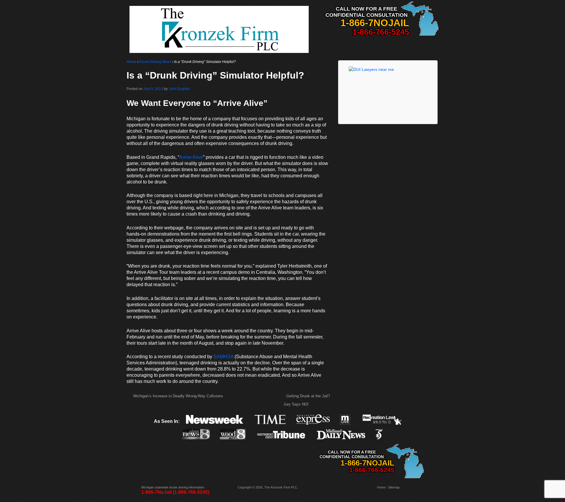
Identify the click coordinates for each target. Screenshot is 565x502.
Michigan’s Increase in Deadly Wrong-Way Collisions (178, 396)
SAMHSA (223, 356)
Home (131, 62)
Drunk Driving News (155, 62)
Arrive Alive (191, 157)
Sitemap (394, 487)
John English (179, 89)
